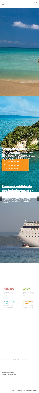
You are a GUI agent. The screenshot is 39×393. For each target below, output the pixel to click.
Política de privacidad (19, 360)
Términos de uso (7, 360)
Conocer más (11, 165)
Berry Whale (32, 390)
